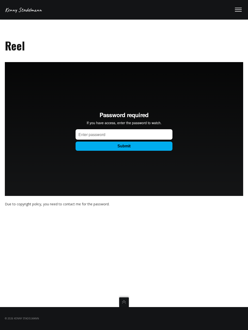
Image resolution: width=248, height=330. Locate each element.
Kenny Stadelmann (23, 9)
